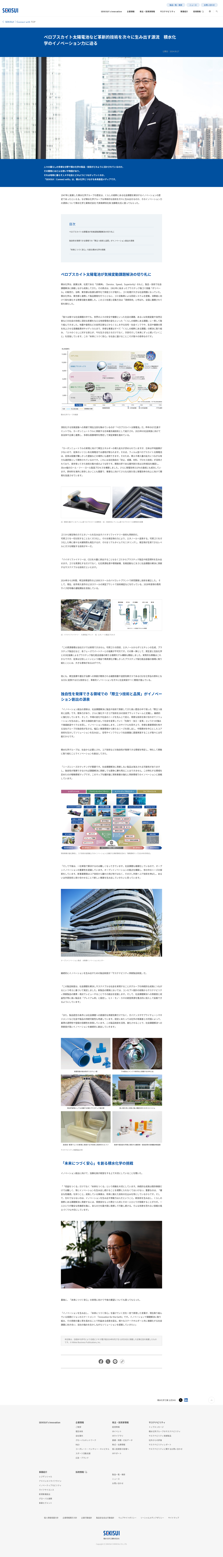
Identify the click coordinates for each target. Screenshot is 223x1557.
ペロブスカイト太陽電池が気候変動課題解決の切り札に (91, 231)
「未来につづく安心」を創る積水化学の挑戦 (87, 249)
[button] (111, 12)
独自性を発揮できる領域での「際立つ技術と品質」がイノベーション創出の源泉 (101, 240)
